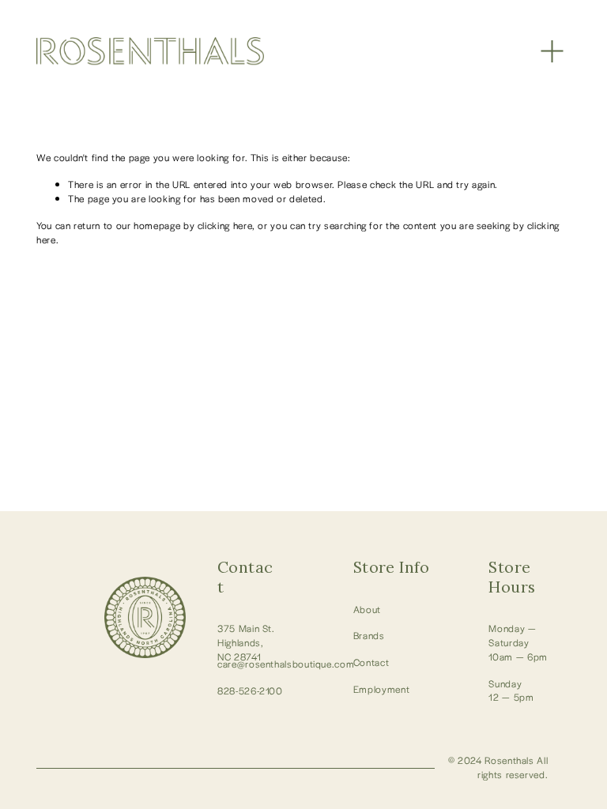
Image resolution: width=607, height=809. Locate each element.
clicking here (225, 225)
